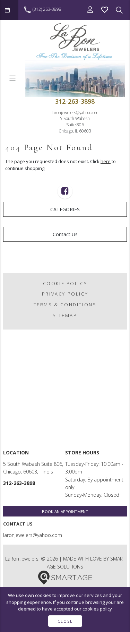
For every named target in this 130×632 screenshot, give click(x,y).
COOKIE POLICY (65, 283)
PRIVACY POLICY (65, 294)
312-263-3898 (75, 101)
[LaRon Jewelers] (74, 41)
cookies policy (97, 609)
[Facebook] (65, 192)
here (106, 161)
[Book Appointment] (9, 10)
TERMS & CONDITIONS (65, 304)
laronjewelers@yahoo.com (75, 112)
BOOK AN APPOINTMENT (65, 511)
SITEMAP (65, 315)
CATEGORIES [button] (65, 209)
